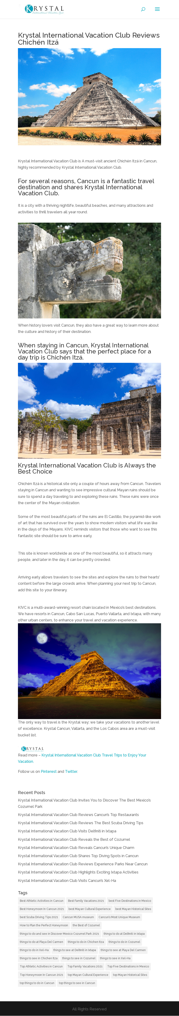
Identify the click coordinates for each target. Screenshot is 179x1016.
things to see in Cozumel (78, 958)
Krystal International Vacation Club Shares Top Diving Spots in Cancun (78, 856)
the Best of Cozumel (86, 925)
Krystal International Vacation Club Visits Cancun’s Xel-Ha (67, 880)
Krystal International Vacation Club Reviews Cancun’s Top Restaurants (78, 815)
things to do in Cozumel (124, 942)
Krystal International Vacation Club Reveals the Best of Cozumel (74, 839)
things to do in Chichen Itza (86, 942)
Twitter (71, 771)
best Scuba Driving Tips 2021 (39, 917)
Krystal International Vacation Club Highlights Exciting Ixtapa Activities (78, 872)
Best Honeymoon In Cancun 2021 (42, 909)
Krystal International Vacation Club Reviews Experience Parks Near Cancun (83, 864)
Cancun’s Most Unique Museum (119, 917)
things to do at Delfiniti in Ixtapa (124, 933)
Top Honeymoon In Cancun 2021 (41, 975)
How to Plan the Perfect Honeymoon (44, 925)
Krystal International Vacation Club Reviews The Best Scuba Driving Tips (80, 823)
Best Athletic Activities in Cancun (41, 900)
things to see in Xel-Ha (115, 958)
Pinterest (49, 771)
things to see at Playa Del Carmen (123, 950)
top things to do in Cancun (37, 983)
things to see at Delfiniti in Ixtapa (74, 950)
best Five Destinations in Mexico (130, 900)
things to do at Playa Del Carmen (41, 942)
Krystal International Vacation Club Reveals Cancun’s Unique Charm (76, 847)
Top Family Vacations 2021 (85, 966)
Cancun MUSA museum (78, 917)
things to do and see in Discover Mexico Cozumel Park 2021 (59, 933)
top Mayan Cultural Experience (88, 975)
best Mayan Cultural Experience (90, 909)
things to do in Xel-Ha (34, 950)
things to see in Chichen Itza (39, 958)
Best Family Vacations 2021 (86, 900)
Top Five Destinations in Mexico (128, 966)
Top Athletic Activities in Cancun (41, 966)
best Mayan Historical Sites (133, 909)
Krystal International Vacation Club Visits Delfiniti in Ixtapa (67, 831)
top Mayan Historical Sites (130, 975)
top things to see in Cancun (77, 983)
